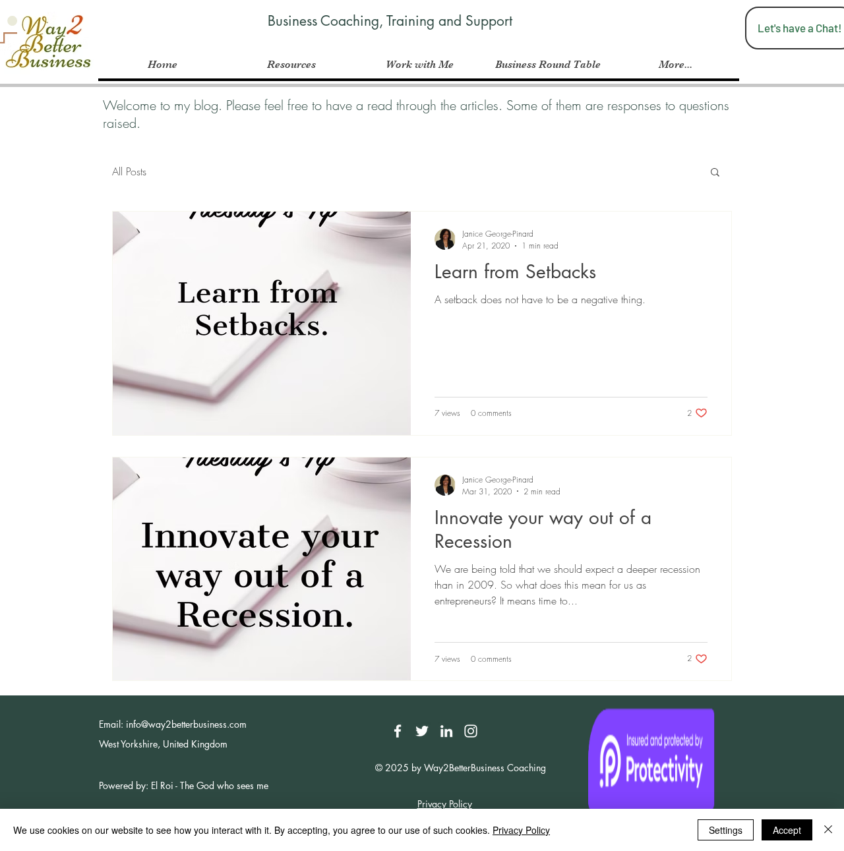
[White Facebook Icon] (397, 731)
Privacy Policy (521, 829)
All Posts (129, 171)
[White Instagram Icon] (470, 731)
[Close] (828, 829)
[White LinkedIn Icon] (446, 731)
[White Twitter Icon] (422, 731)
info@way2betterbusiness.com (186, 724)
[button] (715, 173)
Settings (725, 829)
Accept (787, 829)
